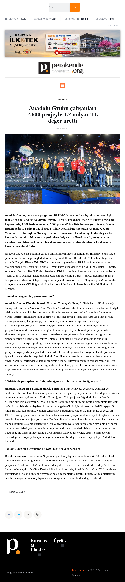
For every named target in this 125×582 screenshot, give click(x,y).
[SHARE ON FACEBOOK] (9, 515)
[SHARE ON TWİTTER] (18, 515)
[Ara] (75, 7)
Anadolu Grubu (17, 492)
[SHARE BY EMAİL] (28, 515)
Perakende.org (79, 570)
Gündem (62, 99)
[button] (62, 85)
